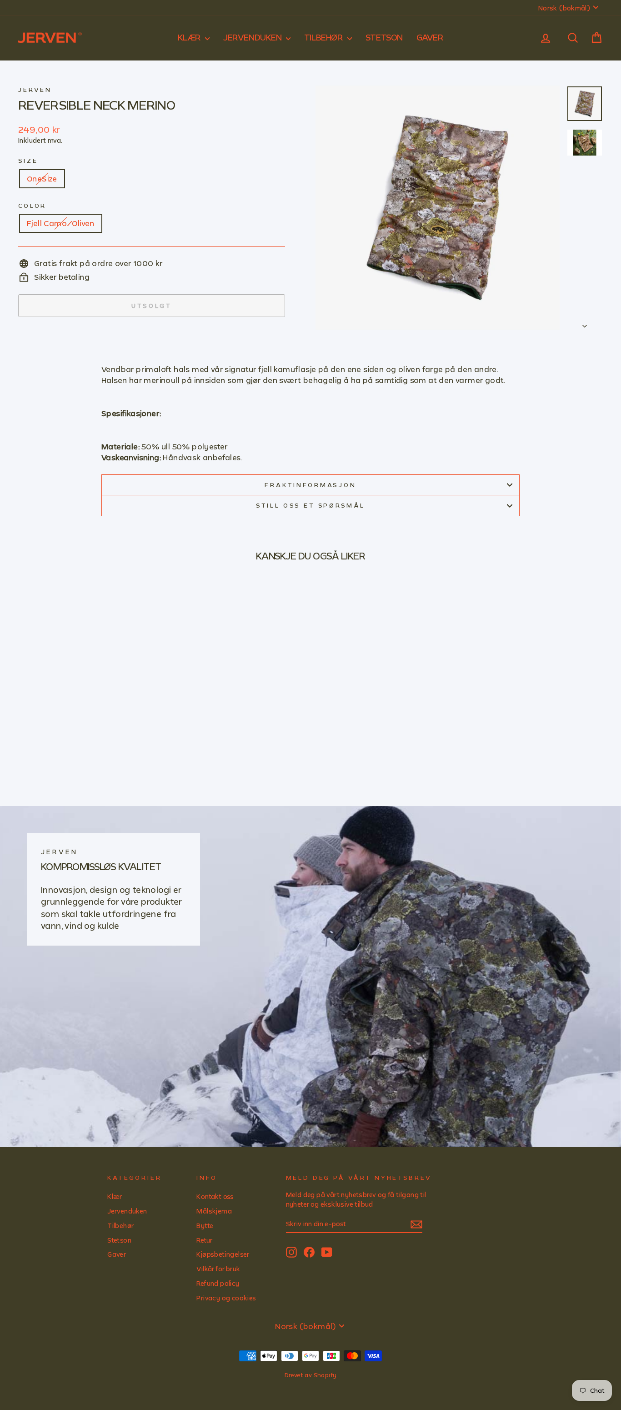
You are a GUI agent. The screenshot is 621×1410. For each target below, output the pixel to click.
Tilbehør (324, 37)
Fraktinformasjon (310, 484)
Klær (190, 37)
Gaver (430, 37)
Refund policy (217, 1283)
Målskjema (214, 1211)
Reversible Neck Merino (96, 104)
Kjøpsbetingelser (222, 1254)
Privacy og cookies (226, 1298)
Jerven (35, 89)
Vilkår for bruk (218, 1269)
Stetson (384, 37)
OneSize (42, 178)
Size (28, 160)
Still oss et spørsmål (311, 505)
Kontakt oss (215, 1196)
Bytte (204, 1225)
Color (32, 205)
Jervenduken (253, 37)
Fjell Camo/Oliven (61, 223)
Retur (204, 1240)
